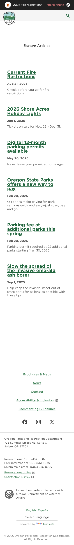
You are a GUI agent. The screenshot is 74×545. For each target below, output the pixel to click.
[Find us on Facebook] (25, 422)
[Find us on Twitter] (52, 422)
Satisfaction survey (17, 477)
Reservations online (17, 472)
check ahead (55, 4)
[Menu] (57, 15)
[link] (37, 82)
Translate (49, 524)
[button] (68, 15)
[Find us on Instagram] (38, 422)
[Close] (68, 4)
